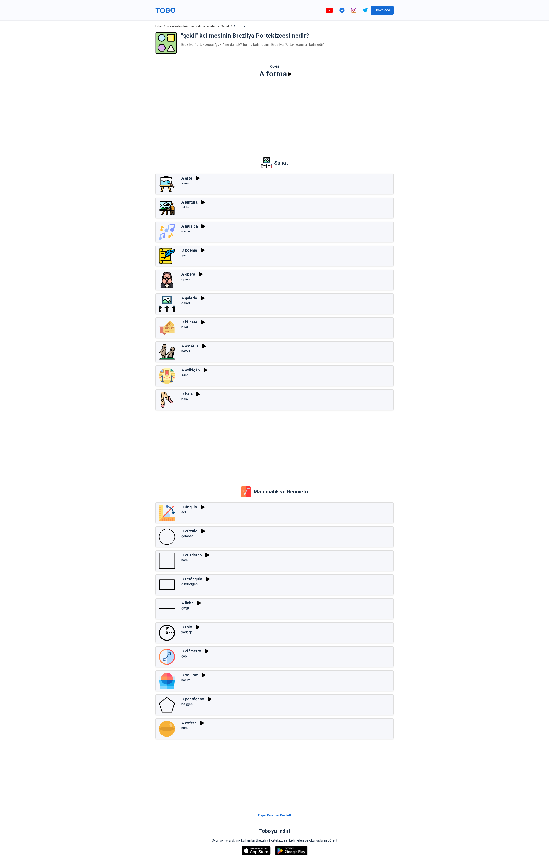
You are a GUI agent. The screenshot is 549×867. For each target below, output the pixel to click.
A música (189, 226)
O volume (189, 675)
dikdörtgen (189, 584)
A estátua (190, 346)
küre (184, 728)
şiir (183, 255)
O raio (186, 627)
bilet (184, 327)
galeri (185, 303)
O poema (189, 250)
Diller (158, 26)
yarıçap (186, 632)
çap (184, 656)
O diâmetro (191, 651)
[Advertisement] (274, 115)
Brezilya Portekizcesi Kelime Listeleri (191, 26)
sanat (185, 183)
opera (185, 279)
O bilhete (189, 322)
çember (187, 536)
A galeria (189, 298)
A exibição (190, 370)
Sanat (225, 26)
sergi (185, 375)
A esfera (188, 723)
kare (184, 560)
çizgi (185, 608)
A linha (187, 603)
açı (183, 512)
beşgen (187, 704)
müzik (185, 231)
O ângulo (189, 507)
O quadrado (191, 555)
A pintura (189, 202)
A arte (186, 178)
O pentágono (192, 699)
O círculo (189, 531)
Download (382, 10)
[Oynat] (290, 74)
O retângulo (191, 579)
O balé (187, 394)
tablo (185, 207)
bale (184, 399)
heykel (186, 351)
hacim (185, 680)
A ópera (188, 274)
